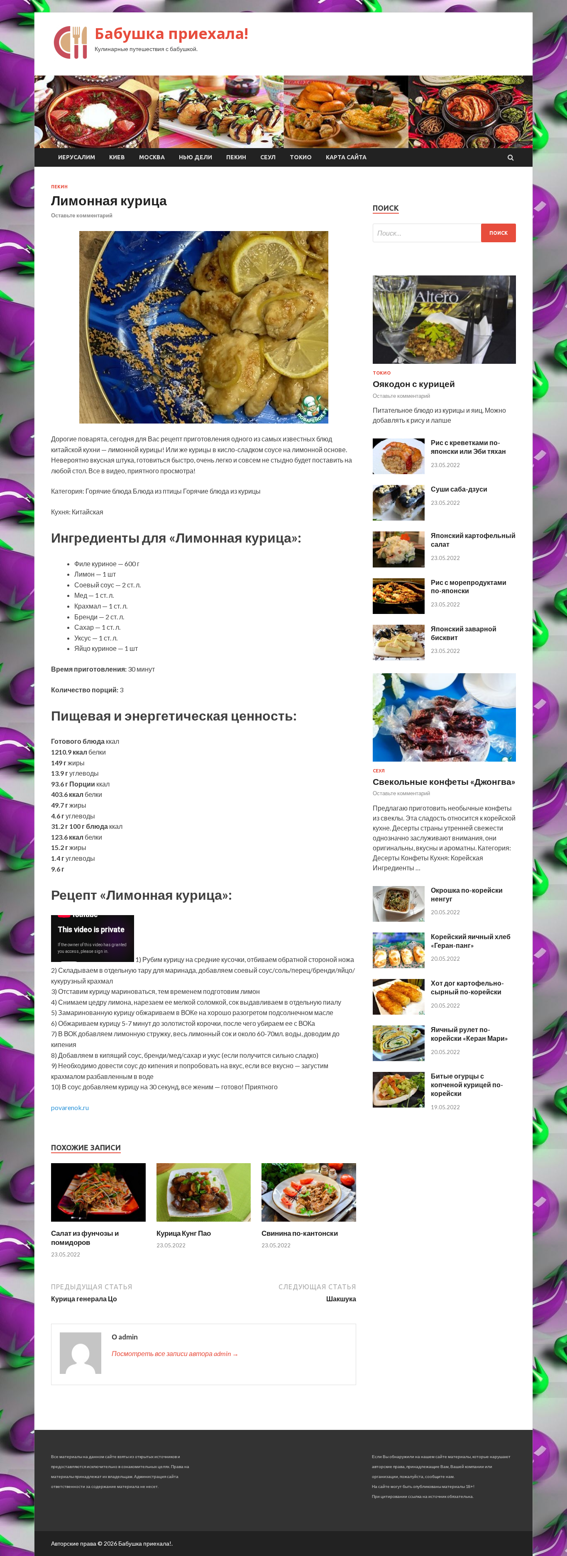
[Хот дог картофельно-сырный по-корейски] (399, 1012)
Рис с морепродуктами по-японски (468, 586)
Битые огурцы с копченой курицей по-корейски (467, 1084)
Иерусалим (76, 157)
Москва (152, 157)
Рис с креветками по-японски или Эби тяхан (468, 446)
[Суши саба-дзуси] (399, 518)
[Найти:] (444, 233)
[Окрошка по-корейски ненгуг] (399, 919)
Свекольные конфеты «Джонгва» (444, 781)
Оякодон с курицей (414, 383)
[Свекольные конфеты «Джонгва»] (444, 763)
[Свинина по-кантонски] (309, 1223)
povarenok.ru (70, 1107)
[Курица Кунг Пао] (203, 1223)
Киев (117, 157)
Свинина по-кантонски (300, 1233)
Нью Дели (195, 157)
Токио (301, 157)
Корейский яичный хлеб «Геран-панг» (471, 941)
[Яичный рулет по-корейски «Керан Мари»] (399, 1058)
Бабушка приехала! (171, 33)
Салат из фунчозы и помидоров (85, 1238)
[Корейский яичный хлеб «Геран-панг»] (399, 965)
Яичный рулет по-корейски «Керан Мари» (469, 1033)
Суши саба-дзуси (459, 489)
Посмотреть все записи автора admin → (175, 1353)
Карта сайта (346, 157)
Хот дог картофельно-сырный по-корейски (467, 987)
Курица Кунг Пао (183, 1233)
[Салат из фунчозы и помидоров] (98, 1223)
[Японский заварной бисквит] (399, 658)
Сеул (268, 157)
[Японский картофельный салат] (399, 565)
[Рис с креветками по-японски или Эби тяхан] (399, 471)
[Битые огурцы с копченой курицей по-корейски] (399, 1105)
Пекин (236, 157)
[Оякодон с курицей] (444, 365)
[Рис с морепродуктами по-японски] (399, 611)
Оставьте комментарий (81, 215)
